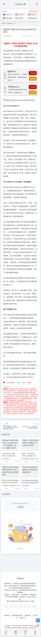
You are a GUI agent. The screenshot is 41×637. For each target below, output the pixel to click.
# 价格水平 (13, 485)
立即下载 (33, 79)
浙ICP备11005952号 (29, 625)
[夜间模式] (38, 625)
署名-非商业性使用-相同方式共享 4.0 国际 (20, 601)
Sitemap (22, 618)
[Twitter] (25, 606)
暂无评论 (7, 494)
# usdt (36, 458)
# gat (18, 382)
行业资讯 (8, 23)
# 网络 (29, 382)
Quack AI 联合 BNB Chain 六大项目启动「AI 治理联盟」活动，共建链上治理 (10, 456)
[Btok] (16, 606)
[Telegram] (20, 606)
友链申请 (7, 615)
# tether (32, 458)
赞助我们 (35, 11)
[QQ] (11, 606)
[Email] (34, 606)
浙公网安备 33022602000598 (13, 627)
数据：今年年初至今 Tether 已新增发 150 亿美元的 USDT (30, 455)
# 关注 (18, 485)
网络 (6, 118)
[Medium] (30, 606)
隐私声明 (27, 615)
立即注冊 (33, 73)
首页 (4, 23)
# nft (23, 382)
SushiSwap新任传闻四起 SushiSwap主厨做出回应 (30, 481)
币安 (18, 50)
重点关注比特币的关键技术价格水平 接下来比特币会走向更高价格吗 (10, 482)
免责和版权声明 (17, 615)
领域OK (20, 625)
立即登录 (20, 507)
